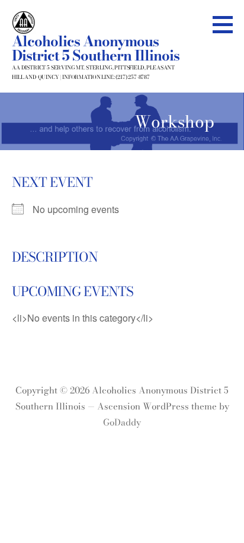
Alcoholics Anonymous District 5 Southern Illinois (95, 48)
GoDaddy (122, 422)
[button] (227, 24)
